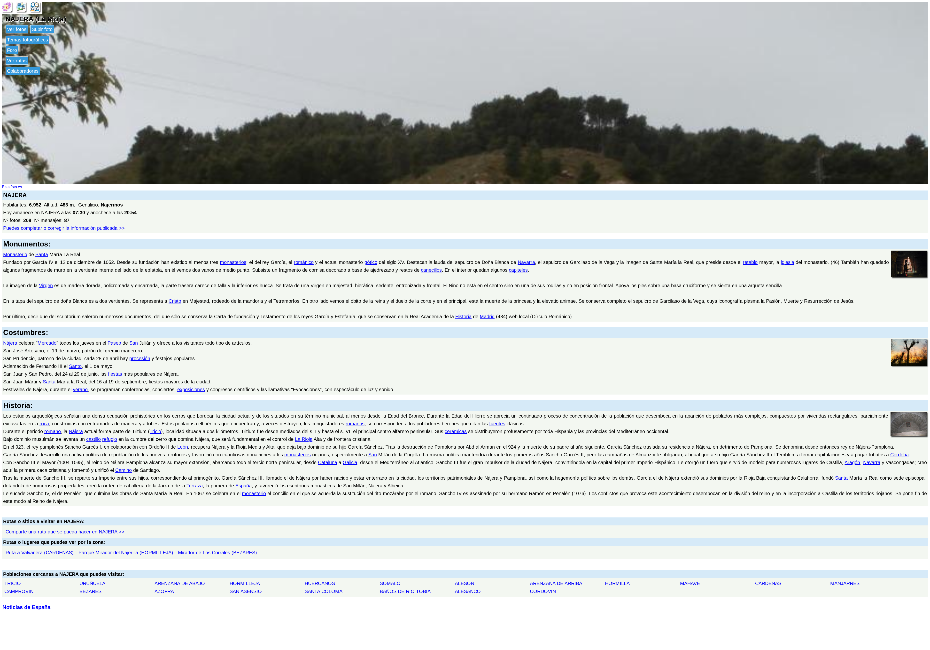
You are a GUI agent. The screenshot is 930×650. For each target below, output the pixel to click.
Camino (123, 470)
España (243, 485)
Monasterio (15, 254)
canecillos (431, 270)
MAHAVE (690, 583)
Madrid (487, 316)
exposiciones (191, 389)
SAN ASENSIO (246, 591)
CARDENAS (768, 583)
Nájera (10, 343)
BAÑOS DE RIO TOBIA (405, 591)
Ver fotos (16, 29)
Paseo (114, 343)
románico (304, 262)
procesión (139, 358)
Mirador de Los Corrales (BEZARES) (217, 552)
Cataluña (327, 462)
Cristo (175, 301)
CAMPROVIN (18, 591)
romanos (355, 423)
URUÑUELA (92, 583)
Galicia (350, 462)
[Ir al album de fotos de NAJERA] (21, 6)
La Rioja (303, 439)
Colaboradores (23, 71)
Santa (41, 254)
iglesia (787, 262)
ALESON (464, 583)
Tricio (155, 431)
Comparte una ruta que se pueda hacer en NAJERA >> (65, 531)
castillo (93, 439)
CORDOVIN (543, 591)
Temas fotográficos (27, 39)
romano (52, 431)
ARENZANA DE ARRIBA (556, 583)
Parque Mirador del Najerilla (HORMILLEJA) (125, 552)
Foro (12, 50)
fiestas (115, 374)
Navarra (526, 262)
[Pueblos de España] (7, 6)
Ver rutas (17, 60)
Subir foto (42, 29)
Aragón (852, 462)
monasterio (254, 493)
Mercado (47, 343)
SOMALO (390, 583)
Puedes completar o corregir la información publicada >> (64, 228)
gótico (370, 262)
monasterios (233, 262)
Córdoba (899, 454)
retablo (750, 262)
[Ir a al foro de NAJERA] (35, 6)
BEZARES (90, 591)
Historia (463, 316)
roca (44, 423)
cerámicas (456, 431)
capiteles (518, 270)
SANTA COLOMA (323, 591)
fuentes (497, 423)
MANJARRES (845, 583)
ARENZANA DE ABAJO (180, 583)
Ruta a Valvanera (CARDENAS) (40, 552)
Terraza (194, 485)
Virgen (46, 285)
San (133, 343)
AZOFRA (164, 591)
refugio (109, 439)
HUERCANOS (320, 583)
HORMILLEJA (245, 583)
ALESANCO (468, 591)
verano (80, 389)
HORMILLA (617, 583)
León (182, 447)
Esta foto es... (13, 187)
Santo (75, 366)
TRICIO (12, 583)
